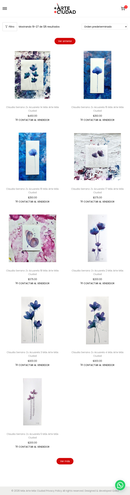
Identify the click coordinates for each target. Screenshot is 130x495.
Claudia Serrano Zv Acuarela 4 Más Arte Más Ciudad (97, 354)
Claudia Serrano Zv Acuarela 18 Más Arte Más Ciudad (32, 272)
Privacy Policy (54, 490)
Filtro (11, 26)
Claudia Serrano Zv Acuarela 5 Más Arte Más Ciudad (32, 435)
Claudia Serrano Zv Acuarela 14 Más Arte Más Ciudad (32, 108)
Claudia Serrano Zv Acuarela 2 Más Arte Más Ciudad (97, 272)
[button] (120, 485)
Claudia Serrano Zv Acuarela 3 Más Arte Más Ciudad (32, 354)
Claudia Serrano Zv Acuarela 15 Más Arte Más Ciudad (97, 108)
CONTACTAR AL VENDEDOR (34, 120)
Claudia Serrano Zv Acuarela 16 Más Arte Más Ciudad (32, 190)
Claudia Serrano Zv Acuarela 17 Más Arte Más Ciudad (97, 190)
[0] (123, 8)
